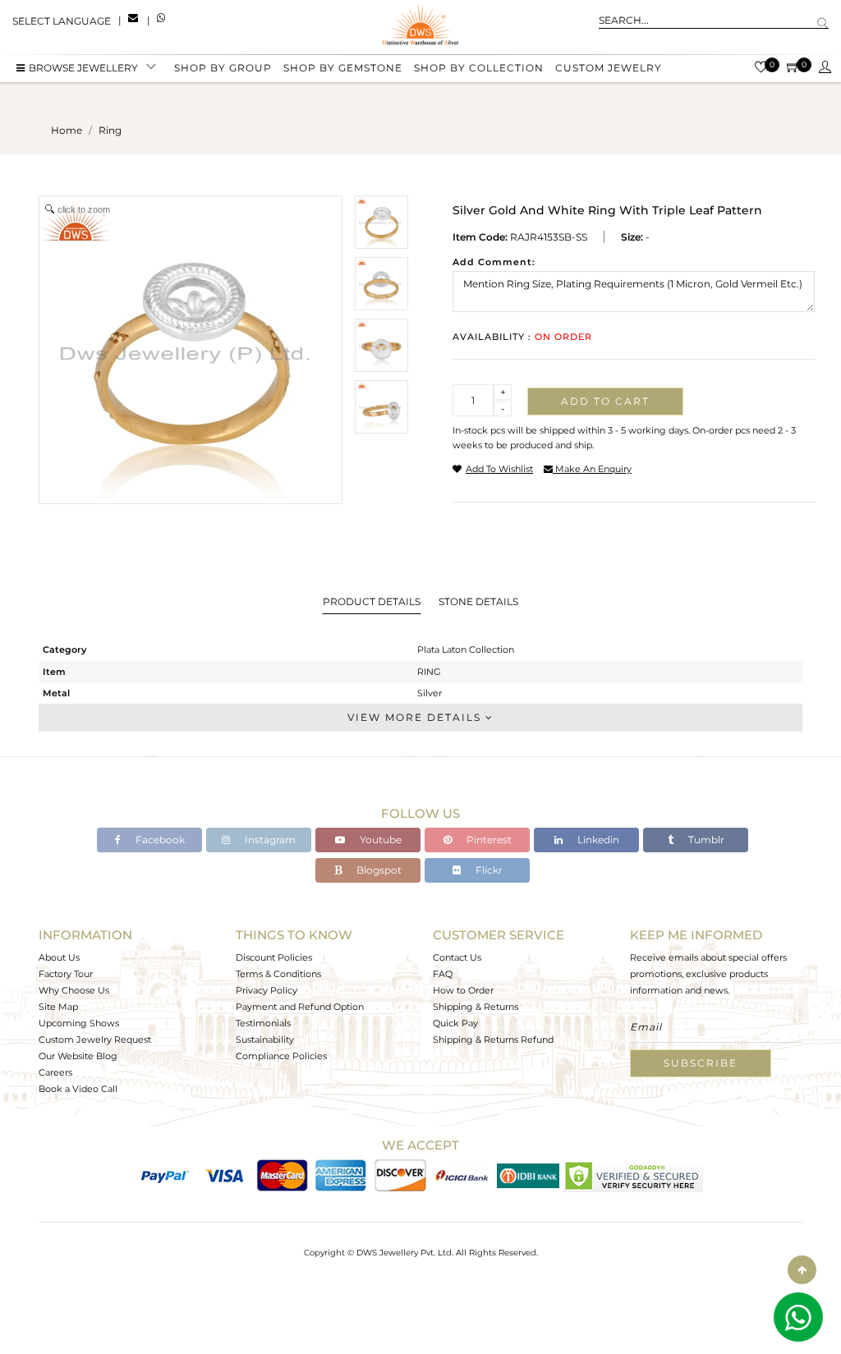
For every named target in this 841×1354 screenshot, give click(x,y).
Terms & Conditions (278, 974)
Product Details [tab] (371, 601)
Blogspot (378, 870)
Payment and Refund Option (300, 1006)
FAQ (443, 974)
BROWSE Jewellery (83, 68)
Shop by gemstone (342, 68)
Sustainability (265, 1039)
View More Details (416, 717)
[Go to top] (802, 1269)
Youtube (379, 839)
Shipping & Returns (475, 1006)
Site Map (58, 1006)
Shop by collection (479, 68)
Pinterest (488, 839)
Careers (55, 1072)
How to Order (463, 990)
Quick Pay (455, 1023)
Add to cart (605, 401)
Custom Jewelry (608, 68)
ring (110, 130)
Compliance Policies (281, 1056)
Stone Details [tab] (478, 601)
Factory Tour (66, 974)
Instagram (269, 839)
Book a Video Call (78, 1089)
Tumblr (705, 839)
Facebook (159, 839)
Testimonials (263, 1023)
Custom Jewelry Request (95, 1039)
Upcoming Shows (79, 1023)
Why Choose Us (74, 990)
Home (66, 130)
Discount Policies (274, 957)
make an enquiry (592, 469)
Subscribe (701, 1063)
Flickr (488, 870)
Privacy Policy (266, 990)
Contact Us (457, 957)
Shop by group (223, 68)
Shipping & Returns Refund (493, 1039)
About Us (59, 957)
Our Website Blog (78, 1056)
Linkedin (597, 839)
